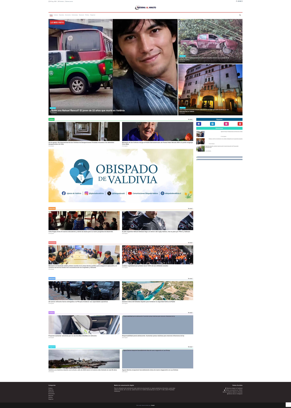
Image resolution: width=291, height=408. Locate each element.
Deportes (61, 15)
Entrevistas (75, 15)
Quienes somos (69, 1)
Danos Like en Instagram (235, 393)
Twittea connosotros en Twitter (233, 390)
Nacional (81, 15)
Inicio (51, 15)
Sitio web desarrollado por (145, 405)
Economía (68, 15)
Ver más (190, 119)
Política (87, 15)
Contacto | (62, 1)
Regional (92, 15)
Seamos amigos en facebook (234, 388)
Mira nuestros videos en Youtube (233, 392)
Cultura (56, 15)
